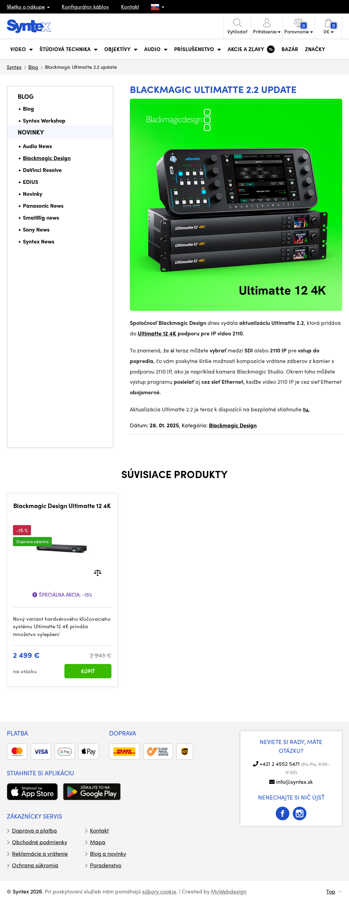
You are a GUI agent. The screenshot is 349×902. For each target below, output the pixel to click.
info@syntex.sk (294, 782)
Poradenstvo (105, 865)
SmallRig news (41, 217)
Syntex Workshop (44, 120)
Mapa (97, 842)
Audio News (37, 146)
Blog (33, 66)
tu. (306, 409)
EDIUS (30, 182)
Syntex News (38, 241)
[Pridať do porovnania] (97, 572)
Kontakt (130, 6)
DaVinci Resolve (42, 170)
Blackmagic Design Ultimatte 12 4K (62, 506)
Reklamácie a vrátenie (40, 853)
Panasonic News (43, 205)
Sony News (36, 229)
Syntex (14, 66)
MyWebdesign (228, 891)
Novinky (31, 132)
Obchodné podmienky (39, 842)
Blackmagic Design (47, 158)
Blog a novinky (108, 853)
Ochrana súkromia (35, 865)
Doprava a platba (34, 830)
